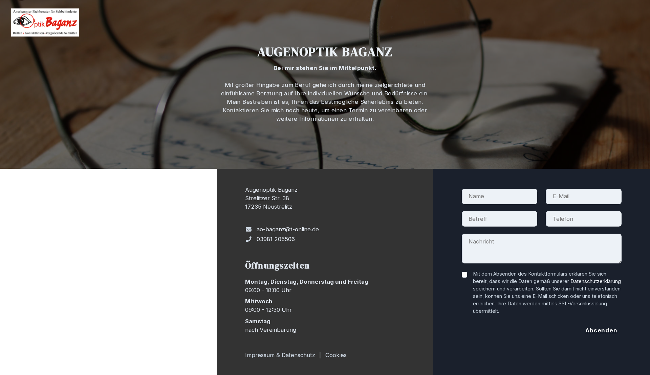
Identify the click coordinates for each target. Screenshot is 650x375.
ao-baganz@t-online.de (288, 229)
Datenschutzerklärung (595, 281)
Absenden (601, 330)
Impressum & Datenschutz (280, 355)
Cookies (336, 355)
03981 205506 (276, 239)
